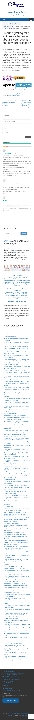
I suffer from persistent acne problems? (14, 472)
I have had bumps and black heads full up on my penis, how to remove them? (16, 363)
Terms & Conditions (7, 687)
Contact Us (5, 685)
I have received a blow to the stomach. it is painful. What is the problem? (15, 591)
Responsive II (10, 715)
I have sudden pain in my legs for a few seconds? (17, 387)
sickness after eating (14, 95)
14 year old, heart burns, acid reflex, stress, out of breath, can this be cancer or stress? (9, 103)
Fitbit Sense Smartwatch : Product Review (15, 466)
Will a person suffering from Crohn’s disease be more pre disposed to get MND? (16, 509)
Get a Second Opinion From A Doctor (12, 674)
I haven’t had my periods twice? (12, 660)
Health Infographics (7, 681)
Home (5, 24)
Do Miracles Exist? (9, 506)
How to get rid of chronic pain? (12, 523)
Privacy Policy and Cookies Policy (11, 690)
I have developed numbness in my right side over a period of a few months (17, 625)
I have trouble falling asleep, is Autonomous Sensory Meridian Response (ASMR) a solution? (16, 380)
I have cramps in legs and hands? (13, 574)
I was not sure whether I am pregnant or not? (16, 540)
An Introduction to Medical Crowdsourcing (13, 673)
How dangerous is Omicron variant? (13, 425)
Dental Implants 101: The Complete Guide (15, 370)
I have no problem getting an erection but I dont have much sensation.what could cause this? (16, 360)
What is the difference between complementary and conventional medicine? (16, 422)
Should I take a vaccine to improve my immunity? (17, 485)
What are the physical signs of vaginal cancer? (16, 546)
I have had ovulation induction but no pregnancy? (17, 474)
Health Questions (6, 678)
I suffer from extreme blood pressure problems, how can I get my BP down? (16, 580)
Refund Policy (6, 692)
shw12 (5, 201)
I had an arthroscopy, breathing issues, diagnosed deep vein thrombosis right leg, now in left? (24, 104)
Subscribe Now (11, 700)
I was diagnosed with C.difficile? (12, 641)
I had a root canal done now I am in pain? (15, 491)
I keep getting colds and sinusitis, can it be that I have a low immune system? (16, 617)
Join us (8, 241)
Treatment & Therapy (8, 671)
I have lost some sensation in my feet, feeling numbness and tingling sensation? (16, 560)
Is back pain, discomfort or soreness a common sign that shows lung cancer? (16, 543)
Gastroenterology (8, 26)
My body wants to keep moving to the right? (15, 476)
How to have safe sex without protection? (15, 534)
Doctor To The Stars (7, 683)
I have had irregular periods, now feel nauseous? (17, 628)
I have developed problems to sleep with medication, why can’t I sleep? (14, 549)
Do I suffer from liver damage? (12, 393)
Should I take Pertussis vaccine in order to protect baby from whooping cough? (17, 399)
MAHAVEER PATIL (8, 183)
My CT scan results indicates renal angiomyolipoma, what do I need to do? (14, 567)
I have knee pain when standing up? (13, 643)
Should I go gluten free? (10, 413)
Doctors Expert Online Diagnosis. (17, 15)
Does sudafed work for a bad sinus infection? (16, 430)
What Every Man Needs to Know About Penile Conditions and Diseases (16, 335)
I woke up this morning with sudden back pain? (16, 495)
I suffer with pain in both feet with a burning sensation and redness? (15, 646)
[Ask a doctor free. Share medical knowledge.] (17, 4)
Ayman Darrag (7, 153)
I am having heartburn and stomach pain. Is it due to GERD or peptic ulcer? (17, 461)
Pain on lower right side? (10, 501)
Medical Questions (15, 24)
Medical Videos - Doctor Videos (10, 679)
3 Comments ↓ (19, 46)
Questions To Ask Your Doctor (10, 676)
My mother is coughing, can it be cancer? (15, 415)
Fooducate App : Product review (12, 464)
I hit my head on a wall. (10, 493)
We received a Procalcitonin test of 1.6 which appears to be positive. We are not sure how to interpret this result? (16, 514)
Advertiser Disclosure (8, 688)
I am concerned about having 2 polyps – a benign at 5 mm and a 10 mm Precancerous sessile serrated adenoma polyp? (17, 519)
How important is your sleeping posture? (14, 532)
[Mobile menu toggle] (31, 19)
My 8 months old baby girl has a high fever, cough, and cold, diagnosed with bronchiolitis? (16, 584)
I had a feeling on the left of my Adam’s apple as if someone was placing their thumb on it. (17, 439)
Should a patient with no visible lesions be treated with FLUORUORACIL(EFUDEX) (17, 418)
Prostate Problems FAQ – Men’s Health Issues (16, 346)
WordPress (24, 715)
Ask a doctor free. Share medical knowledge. (19, 713)
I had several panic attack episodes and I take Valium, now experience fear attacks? (16, 613)
